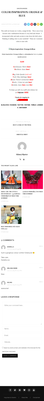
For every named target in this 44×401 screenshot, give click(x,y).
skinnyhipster (29, 54)
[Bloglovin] (24, 390)
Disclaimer (36, 397)
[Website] (20, 159)
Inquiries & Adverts (10, 397)
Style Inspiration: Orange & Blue (12, 54)
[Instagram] (29, 390)
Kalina (9, 282)
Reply (41, 246)
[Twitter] (15, 390)
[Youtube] (24, 159)
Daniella (10, 247)
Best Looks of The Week (22, 125)
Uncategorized (22, 8)
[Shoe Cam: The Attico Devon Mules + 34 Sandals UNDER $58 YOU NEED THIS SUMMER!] (11, 180)
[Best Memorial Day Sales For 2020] (11, 215)
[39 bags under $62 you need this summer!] (33, 180)
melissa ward (12, 268)
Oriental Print (22, 134)
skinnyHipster (6, 24)
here (27, 69)
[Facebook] (10, 390)
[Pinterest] (19, 390)
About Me (24, 397)
